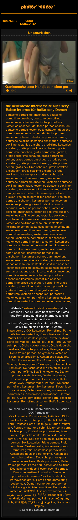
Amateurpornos (56, 483)
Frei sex (22, 438)
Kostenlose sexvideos (54, 356)
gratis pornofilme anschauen (37, 148)
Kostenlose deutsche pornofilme (31, 453)
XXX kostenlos (36, 330)
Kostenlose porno (35, 338)
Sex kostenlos (45, 386)
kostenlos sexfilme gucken (51, 211)
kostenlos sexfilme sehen (22, 215)
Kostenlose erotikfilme (23, 356)
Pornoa (50, 382)
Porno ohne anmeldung (51, 479)
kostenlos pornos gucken (22, 204)
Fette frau (54, 416)
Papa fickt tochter (30, 435)
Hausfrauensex (47, 360)
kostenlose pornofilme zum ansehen (29, 241)
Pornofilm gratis (22, 450)
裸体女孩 (30, 491)
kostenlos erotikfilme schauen (38, 189)
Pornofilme (54, 330)
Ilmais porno (15, 330)
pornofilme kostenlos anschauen (27, 293)
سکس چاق (48, 502)
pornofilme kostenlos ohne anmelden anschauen (38, 301)
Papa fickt (49, 435)
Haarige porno (59, 349)
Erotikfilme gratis (19, 487)
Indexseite (9, 20)
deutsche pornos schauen (49, 137)
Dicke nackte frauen (35, 345)
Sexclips (44, 364)
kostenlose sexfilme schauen (25, 267)
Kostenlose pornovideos (42, 394)
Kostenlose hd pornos (52, 468)
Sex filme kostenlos (41, 438)
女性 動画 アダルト (27, 502)
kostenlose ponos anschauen (49, 226)
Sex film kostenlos (23, 360)
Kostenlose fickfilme (56, 465)
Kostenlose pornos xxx (26, 379)
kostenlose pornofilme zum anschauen (41, 237)
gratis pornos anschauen (32, 159)
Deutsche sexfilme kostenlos (42, 367)
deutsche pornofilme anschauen (27, 114)
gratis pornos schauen (33, 163)
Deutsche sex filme (22, 461)
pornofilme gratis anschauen (24, 282)
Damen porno (36, 483)
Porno (44, 334)
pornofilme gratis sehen (42, 290)
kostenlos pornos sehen (34, 208)
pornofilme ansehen (48, 279)
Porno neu (35, 465)
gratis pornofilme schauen (23, 155)
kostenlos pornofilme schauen (36, 196)
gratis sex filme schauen (31, 167)
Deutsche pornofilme (34, 349)
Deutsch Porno (25, 423)
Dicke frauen (37, 416)
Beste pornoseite (48, 461)
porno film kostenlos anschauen (27, 275)
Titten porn (37, 420)
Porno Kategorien (28, 22)
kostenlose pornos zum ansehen (43, 256)
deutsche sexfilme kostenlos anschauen (32, 140)
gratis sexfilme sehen (44, 174)
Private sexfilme (59, 338)
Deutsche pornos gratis (51, 457)
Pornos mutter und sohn (30, 427)
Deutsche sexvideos (23, 468)
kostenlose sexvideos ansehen (48, 271)
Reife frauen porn (38, 390)
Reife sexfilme (58, 334)
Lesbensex (18, 483)
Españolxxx (55, 494)
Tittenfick (52, 420)
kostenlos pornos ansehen (49, 200)
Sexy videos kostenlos (52, 353)
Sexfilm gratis (34, 446)
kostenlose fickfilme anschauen (26, 223)
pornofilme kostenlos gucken (51, 297)
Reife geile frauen (48, 423)
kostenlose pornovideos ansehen (27, 260)
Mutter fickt (15, 338)
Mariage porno (30, 498)
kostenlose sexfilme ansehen (50, 264)
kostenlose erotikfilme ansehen (42, 219)
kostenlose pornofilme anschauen (28, 230)
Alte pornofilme (42, 487)
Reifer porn (50, 397)
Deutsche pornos (54, 375)
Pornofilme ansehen (34, 401)
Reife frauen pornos (23, 353)
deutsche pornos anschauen (51, 126)
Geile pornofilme (30, 397)
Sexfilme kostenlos (46, 371)
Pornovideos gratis (22, 479)
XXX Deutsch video (30, 382)
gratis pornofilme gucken (50, 152)
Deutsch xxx (50, 379)
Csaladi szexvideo (49, 491)
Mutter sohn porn (58, 427)
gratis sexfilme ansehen (37, 170)
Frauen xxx (37, 341)
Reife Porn (54, 341)
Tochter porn (18, 431)
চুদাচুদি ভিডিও (40, 494)
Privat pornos (50, 442)
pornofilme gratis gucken (35, 286)
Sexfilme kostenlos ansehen (39, 5)
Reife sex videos (18, 341)
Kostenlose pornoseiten (43, 431)
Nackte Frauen (31, 375)
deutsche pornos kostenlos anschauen (31, 129)
